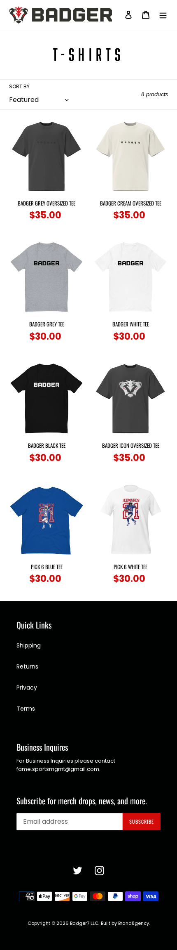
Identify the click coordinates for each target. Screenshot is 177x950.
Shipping (28, 645)
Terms (25, 708)
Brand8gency (133, 923)
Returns (27, 666)
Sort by (19, 86)
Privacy (26, 687)
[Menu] (163, 14)
